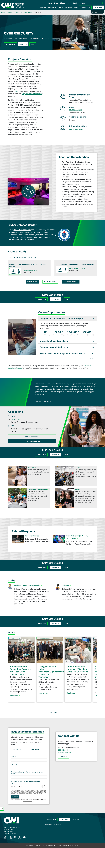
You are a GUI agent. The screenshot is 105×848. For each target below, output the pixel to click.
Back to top (2, 809)
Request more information (32, 94)
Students (60, 7)
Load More (91, 359)
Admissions (52, 7)
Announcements (45, 638)
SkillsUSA (66, 585)
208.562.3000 (63, 750)
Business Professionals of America (27, 585)
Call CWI (76, 819)
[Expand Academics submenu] (43, 9)
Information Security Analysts (54, 341)
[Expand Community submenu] (68, 9)
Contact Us (57, 824)
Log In (75, 3)
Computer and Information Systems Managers (61, 318)
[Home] (11, 820)
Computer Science (32, 536)
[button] (98, 671)
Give (69, 3)
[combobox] (26, 786)
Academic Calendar (32, 436)
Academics (43, 7)
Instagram (10, 838)
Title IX (37, 845)
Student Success (73, 638)
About (76, 7)
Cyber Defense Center (22, 230)
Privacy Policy (40, 799)
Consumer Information (71, 845)
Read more (21, 696)
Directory (63, 3)
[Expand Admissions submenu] (52, 9)
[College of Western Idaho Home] (12, 5)
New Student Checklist (32, 441)
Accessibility (30, 845)
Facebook (6, 838)
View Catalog (32, 281)
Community (68, 7)
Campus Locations (10, 833)
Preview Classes (50, 281)
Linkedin (15, 838)
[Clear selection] (45, 786)
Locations (63, 756)
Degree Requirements (30, 270)
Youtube (24, 838)
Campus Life (15, 638)
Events (56, 3)
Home (3, 12)
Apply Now (98, 7)
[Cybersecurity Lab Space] (28, 191)
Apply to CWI (15, 419)
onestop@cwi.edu (64, 752)
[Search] (102, 3)
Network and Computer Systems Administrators (62, 353)
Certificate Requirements (77, 268)
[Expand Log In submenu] (75, 5)
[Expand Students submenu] (60, 9)
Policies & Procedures (49, 845)
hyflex (16, 91)
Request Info (85, 7)
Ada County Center (76, 129)
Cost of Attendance (71, 281)
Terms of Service (27, 801)
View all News (52, 712)
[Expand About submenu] (76, 9)
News (50, 3)
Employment (49, 824)
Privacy (60, 845)
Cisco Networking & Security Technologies (77, 537)
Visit (32, 44)
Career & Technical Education (23, 12)
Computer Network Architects (54, 347)
